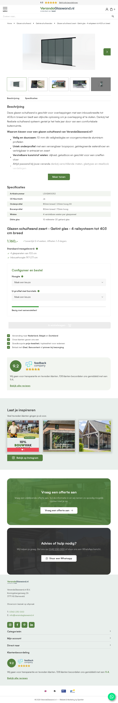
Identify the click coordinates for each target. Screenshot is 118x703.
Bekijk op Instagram (27, 457)
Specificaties (31, 98)
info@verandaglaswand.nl (22, 615)
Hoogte (16, 276)
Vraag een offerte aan (57, 510)
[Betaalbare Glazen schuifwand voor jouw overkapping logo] (57, 9)
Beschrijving (13, 98)
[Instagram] (10, 625)
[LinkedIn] (32, 625)
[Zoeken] (113, 16)
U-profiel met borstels (24, 291)
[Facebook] (17, 625)
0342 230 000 (57, 549)
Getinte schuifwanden (44, 23)
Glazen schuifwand (24, 23)
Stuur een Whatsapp (60, 558)
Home (9, 23)
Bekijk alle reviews (20, 385)
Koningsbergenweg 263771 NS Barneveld (17, 594)
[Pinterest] (24, 625)
